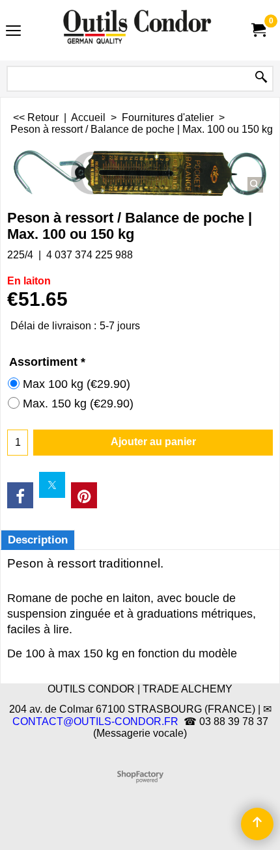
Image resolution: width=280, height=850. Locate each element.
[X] (52, 485)
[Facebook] (20, 495)
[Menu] (13, 31)
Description (38, 540)
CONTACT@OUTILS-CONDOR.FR (95, 721)
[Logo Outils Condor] (137, 30)
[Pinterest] (84, 495)
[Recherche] (261, 78)
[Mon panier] (258, 30)
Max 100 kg (76, 384)
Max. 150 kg (78, 403)
